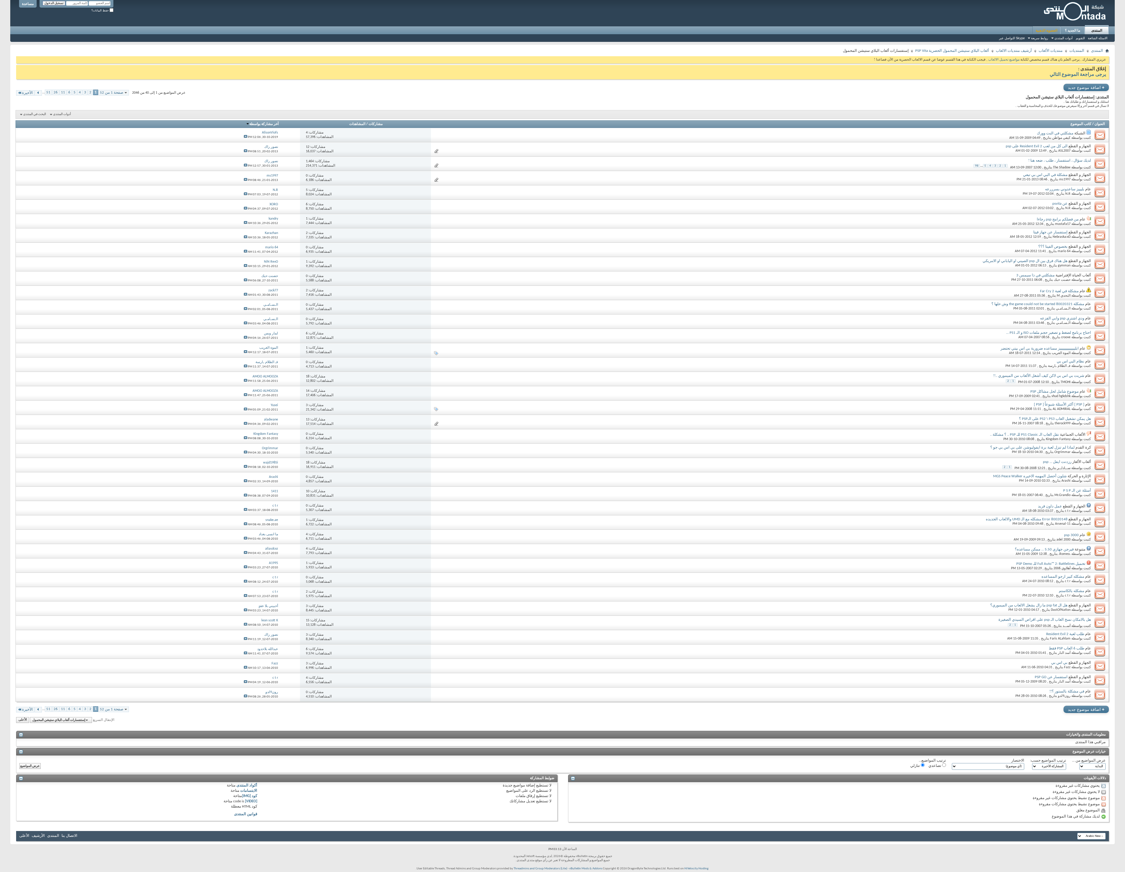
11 (63, 92)
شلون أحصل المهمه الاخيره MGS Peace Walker (1030, 476)
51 (48, 92)
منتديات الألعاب (1051, 51)
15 (307, 620)
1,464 (310, 161)
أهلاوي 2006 (1062, 568)
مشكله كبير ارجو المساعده (1063, 577)
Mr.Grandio (1062, 495)
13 (307, 419)
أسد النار (1064, 653)
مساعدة (28, 4)
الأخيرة (27, 93)
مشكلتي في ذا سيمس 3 (1035, 275)
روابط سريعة (1039, 38)
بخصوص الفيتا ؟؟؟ (1053, 247)
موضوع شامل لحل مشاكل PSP (1054, 392)
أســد (1067, 626)
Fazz (1067, 667)
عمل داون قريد (1050, 506)
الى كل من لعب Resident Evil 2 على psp (1037, 146)
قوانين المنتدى (245, 814)
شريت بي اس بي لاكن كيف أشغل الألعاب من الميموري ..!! (1038, 376)
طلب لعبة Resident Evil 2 (1065, 634)
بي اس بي (1059, 663)
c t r (1068, 511)
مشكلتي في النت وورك (1055, 133)
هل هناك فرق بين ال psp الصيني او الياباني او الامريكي (1025, 261)
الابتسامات (248, 791)
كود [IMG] (249, 796)
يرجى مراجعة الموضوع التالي (1078, 74)
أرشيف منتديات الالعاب (1014, 51)
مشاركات (376, 124)
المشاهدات (357, 124)
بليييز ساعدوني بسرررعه (1064, 189)
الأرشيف (38, 836)
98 (977, 165)
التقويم (1080, 38)
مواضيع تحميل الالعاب (1003, 59)
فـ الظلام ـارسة (1059, 366)
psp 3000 (1071, 535)
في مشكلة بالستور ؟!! (1066, 691)
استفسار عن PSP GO (1051, 677)
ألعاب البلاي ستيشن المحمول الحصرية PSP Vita (952, 51)
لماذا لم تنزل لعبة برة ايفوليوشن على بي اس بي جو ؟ (1032, 447)
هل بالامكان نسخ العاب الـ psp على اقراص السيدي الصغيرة (1044, 620)
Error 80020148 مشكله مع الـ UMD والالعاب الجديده (1027, 519)
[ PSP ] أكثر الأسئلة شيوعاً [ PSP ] (1059, 404)
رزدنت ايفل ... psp (1057, 462)
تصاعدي (935, 766)
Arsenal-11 (1063, 524)
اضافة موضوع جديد (1086, 87)
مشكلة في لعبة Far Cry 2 (1059, 291)
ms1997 (1065, 179)
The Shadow (1062, 167)
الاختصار (1017, 760)
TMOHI (1066, 382)
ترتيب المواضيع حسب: (1048, 760)
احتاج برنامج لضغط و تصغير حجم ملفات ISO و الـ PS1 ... (1048, 333)
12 (307, 147)
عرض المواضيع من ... (1089, 760)
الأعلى (22, 720)
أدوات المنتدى (1063, 38)
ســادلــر (1064, 468)
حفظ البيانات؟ (100, 10)
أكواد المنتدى (246, 785)
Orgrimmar (1062, 452)
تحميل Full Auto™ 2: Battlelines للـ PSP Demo (1050, 564)
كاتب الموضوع (1081, 124)
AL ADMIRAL (1062, 409)
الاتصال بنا (69, 836)
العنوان (1100, 124)
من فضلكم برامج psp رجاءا (1058, 219)
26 (56, 92)
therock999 (1063, 423)
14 (307, 391)
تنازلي (915, 766)
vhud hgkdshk (1061, 396)
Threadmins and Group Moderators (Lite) (540, 868)
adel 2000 (1063, 539)
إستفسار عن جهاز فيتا (1050, 232)
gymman (1064, 265)
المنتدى (1096, 30)
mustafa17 (1063, 224)
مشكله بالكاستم (1071, 591)
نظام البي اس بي (1070, 361)
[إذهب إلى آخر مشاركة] (245, 137)
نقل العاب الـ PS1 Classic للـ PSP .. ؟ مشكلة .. (1024, 435)
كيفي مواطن (1061, 138)
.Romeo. (1064, 554)
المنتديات (1076, 51)
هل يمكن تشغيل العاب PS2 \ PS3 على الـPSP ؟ (1055, 419)
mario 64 (1064, 251)
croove (1066, 337)
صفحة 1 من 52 (111, 93)
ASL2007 (1064, 151)
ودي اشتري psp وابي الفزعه (1062, 318)
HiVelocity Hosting (696, 868)
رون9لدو (1064, 696)
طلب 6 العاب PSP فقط (1066, 648)
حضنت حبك (1062, 280)
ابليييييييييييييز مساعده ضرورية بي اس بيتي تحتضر (1039, 348)
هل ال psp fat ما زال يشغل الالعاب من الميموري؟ (1029, 605)
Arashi (1066, 481)
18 (307, 376)
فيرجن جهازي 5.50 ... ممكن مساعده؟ (1044, 549)
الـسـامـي (1063, 308)
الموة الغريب (1061, 353)
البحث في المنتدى (34, 114)
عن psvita (1060, 204)
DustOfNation (1061, 610)
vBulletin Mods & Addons (585, 868)
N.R (1068, 194)
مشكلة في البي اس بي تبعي (1045, 175)
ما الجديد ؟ (1072, 30)
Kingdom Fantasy (1058, 439)
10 (307, 491)
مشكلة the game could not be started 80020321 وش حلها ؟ (1037, 304)
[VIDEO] (251, 801)
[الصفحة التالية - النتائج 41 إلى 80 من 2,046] (38, 93)
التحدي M (1064, 295)
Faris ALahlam (1060, 638)
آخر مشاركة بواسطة (264, 124)
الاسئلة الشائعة (1097, 38)
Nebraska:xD (1062, 237)
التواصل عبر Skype (1012, 38)
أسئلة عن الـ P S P (1077, 491)
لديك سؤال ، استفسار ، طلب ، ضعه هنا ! (1059, 161)
